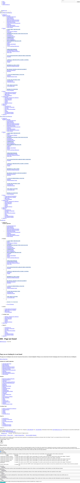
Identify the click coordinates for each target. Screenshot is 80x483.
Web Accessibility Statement (31, 435)
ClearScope (4, 380)
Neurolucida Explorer (6, 388)
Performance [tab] (2, 469)
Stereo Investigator (5, 397)
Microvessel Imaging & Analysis (8, 367)
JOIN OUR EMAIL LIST (10, 431)
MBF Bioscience (3, 341)
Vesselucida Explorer (6, 401)
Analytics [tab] (2, 472)
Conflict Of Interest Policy (19, 435)
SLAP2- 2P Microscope (6, 394)
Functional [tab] (2, 466)
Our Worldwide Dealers (6, 424)
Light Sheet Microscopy (6, 363)
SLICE (3, 395)
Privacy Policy (10, 435)
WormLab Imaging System (7, 403)
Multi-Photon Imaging (6, 368)
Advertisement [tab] (2, 475)
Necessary (3, 451)
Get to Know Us (5, 418)
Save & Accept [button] (3, 482)
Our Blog (4, 412)
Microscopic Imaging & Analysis (8, 366)
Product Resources (5, 409)
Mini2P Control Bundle (6, 386)
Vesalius (3, 399)
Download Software (6, 413)
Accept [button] (8, 439)
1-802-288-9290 (30, 429)
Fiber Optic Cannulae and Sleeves (8, 381)
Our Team (4, 420)
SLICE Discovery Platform (7, 396)
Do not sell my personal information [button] (6, 438)
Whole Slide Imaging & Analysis (8, 373)
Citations (4, 423)
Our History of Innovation (7, 419)
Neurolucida (4, 389)
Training (3, 410)
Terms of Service (3, 435)
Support (3, 2)
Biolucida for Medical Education (8, 378)
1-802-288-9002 (39, 429)
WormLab (4, 402)
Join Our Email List (6, 4)
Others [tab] (1, 479)
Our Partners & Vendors (6, 425)
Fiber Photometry (5, 364)
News (3, 1)
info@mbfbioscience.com (57, 429)
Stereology (4, 371)
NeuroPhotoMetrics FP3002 (7, 391)
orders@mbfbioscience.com (8, 430)
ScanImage (4, 393)
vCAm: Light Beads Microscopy (8, 382)
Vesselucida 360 (5, 400)
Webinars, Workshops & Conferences (9, 408)
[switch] (0, 467)
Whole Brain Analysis (6, 372)
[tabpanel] (40, 459)
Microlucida (4, 385)
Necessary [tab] (2, 450)
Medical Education (5, 365)
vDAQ (3, 398)
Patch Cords (4, 392)
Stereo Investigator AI (6, 379)
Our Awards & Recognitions (7, 421)
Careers (3, 3)
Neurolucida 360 (5, 390)
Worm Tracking (5, 374)
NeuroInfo (4, 387)
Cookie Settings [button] (3, 439)
